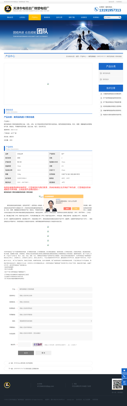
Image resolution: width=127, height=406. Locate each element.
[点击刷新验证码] (38, 344)
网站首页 (10, 17)
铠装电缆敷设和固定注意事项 (112, 106)
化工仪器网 (86, 399)
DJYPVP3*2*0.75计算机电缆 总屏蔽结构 (26, 368)
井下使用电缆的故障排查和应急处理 (113, 98)
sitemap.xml (70, 399)
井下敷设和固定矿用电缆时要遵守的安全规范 (113, 102)
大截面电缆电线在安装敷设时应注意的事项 (113, 94)
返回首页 (111, 1)
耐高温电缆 (92, 56)
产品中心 (35, 17)
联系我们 (119, 1)
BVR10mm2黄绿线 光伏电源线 (23, 363)
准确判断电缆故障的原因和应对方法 (113, 110)
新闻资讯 (47, 17)
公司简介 (22, 17)
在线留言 (84, 17)
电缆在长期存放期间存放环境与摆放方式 (113, 114)
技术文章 (59, 17)
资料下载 (72, 17)
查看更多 (106, 79)
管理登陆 (95, 399)
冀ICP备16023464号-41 (58, 399)
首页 (77, 56)
